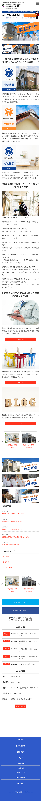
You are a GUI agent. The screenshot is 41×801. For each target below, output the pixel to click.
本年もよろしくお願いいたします (13, 513)
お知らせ (6, 562)
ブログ (20, 423)
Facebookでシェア (21, 610)
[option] (12, 440)
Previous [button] (2, 441)
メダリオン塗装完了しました (11, 544)
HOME (20, 740)
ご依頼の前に (20, 339)
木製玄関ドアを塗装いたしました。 (13, 520)
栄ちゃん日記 (7, 567)
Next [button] (39, 441)
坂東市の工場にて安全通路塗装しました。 (16, 536)
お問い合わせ (20, 706)
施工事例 (6, 556)
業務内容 (20, 382)
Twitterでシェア (21, 602)
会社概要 (20, 784)
